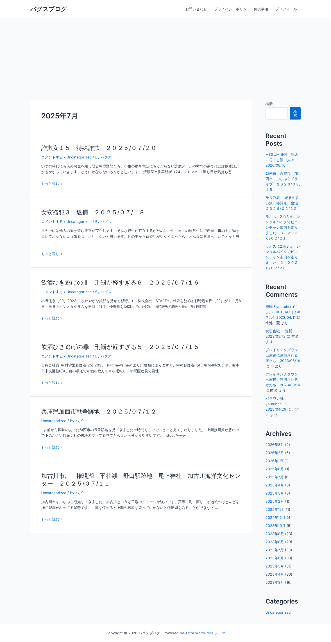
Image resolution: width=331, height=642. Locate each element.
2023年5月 (274, 566)
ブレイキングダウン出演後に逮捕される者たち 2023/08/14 (282, 355)
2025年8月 (274, 469)
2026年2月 (274, 452)
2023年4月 (274, 574)
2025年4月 (274, 485)
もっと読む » (51, 183)
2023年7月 (274, 550)
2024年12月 (275, 517)
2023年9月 (274, 533)
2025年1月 (274, 509)
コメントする (52, 157)
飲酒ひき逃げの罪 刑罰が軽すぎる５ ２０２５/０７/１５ (120, 346)
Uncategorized (79, 157)
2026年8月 (274, 444)
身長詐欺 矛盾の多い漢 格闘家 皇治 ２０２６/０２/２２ (283, 203)
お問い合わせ (196, 9)
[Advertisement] (165, 52)
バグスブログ (48, 8)
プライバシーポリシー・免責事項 (241, 9)
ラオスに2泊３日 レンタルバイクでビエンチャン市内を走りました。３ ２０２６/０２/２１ (282, 227)
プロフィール (286, 9)
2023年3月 (274, 582)
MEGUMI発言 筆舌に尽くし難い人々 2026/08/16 (281, 159)
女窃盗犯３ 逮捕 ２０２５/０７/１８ (93, 212)
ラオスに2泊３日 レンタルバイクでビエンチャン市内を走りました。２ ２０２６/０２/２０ (282, 257)
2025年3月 (274, 493)
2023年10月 (275, 525)
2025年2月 (274, 501)
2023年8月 (274, 542)
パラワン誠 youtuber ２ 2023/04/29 (278, 403)
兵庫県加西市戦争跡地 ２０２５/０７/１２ (98, 411)
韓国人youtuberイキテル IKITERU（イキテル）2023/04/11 (283, 312)
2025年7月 (274, 477)
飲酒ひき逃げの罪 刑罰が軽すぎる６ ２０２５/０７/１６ (120, 282)
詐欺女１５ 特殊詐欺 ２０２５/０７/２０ (98, 147)
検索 (269, 104)
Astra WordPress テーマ (205, 633)
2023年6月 (274, 558)
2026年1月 (274, 461)
